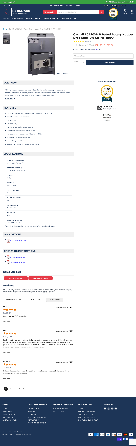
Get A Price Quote (40, 278)
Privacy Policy (6, 432)
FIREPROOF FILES (51, 19)
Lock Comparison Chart (18, 241)
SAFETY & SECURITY (70, 19)
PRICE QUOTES (58, 411)
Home (4, 29)
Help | (107, 5)
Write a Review (54, 300)
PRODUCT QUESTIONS (86, 411)
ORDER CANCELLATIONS (36, 417)
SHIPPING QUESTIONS (86, 414)
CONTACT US (32, 414)
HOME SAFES (17, 19)
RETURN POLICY (33, 420)
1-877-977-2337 (126, 5)
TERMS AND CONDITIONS (37, 423)
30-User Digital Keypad (18, 262)
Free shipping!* (8, 2)
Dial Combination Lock (17, 257)
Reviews (88, 41)
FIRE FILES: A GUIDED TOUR (88, 420)
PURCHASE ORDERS (60, 408)
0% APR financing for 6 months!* (120, 2)
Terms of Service (17, 432)
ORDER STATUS (33, 408)
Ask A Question (15, 278)
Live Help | (114, 5)
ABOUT (81, 408)
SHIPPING (31, 411)
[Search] (101, 12)
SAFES (5, 19)
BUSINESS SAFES (33, 19)
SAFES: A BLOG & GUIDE (86, 417)
